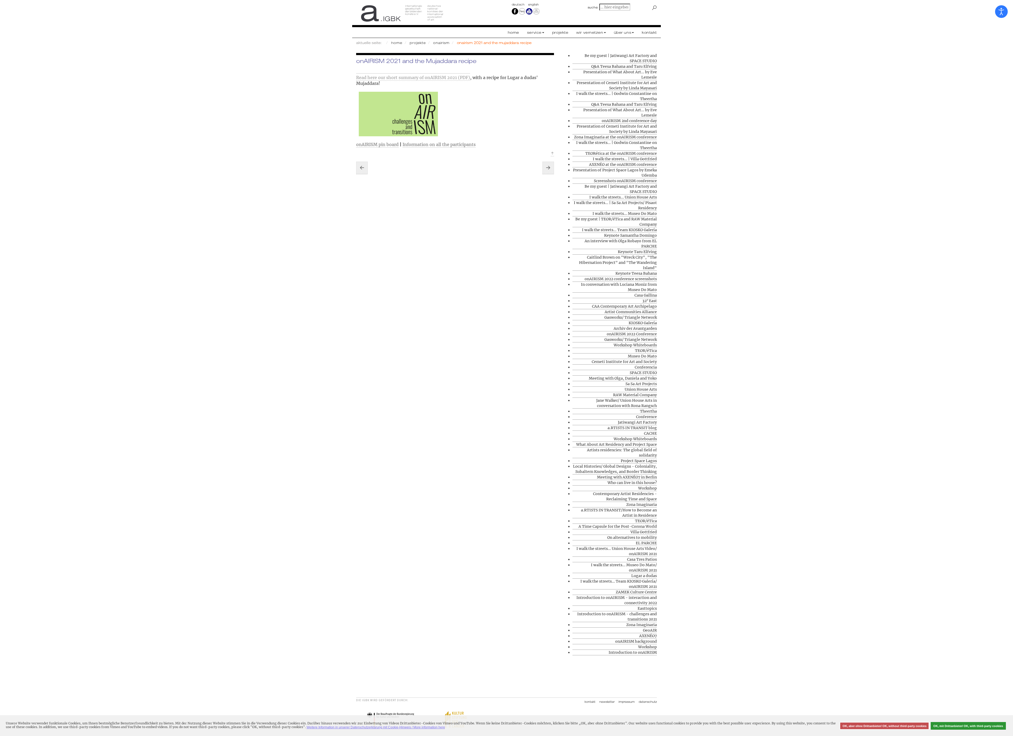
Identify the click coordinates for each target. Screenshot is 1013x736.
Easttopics (647, 608)
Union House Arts (641, 389)
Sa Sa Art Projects (641, 383)
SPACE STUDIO (643, 372)
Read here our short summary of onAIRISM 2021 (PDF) (413, 77)
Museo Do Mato (642, 356)
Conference (646, 416)
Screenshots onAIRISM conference (625, 180)
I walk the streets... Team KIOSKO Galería (619, 229)
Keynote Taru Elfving (637, 251)
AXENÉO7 (648, 635)
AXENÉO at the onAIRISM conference (623, 164)
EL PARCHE (646, 543)
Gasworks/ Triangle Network (630, 317)
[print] (536, 11)
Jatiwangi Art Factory (637, 422)
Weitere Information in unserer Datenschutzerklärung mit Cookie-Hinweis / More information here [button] (376, 727)
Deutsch (518, 4)
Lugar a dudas (644, 575)
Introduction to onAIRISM (633, 652)
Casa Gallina (645, 295)
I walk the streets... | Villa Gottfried (625, 159)
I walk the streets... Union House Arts (623, 197)
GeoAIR (650, 630)
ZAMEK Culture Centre (636, 592)
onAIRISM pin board (377, 144)
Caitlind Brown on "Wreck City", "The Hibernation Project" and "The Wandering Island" (618, 262)
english (533, 4)
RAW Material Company (635, 395)
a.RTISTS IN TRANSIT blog (632, 427)
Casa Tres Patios (642, 559)
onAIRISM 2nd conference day (629, 120)
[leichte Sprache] (529, 11)
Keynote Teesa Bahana (636, 273)
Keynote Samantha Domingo (630, 235)
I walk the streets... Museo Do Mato (624, 213)
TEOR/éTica (646, 350)
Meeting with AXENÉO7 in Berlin (627, 477)
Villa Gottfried (643, 532)
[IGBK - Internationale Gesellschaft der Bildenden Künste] (429, 13)
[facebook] (515, 11)
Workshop (647, 488)
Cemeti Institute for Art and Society (624, 361)
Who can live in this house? (632, 482)
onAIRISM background (636, 641)
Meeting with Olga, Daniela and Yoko (623, 378)
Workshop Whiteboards (635, 345)
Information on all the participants (439, 144)
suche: (593, 7)
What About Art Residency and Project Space (616, 444)
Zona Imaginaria (641, 504)
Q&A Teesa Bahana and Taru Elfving (624, 66)
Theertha (648, 411)
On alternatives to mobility (632, 537)
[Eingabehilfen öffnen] (1001, 11)
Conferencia (646, 367)
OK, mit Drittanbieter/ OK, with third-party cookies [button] (968, 726)
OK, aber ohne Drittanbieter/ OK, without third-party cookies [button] (884, 726)
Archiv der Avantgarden (635, 328)
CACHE (650, 433)
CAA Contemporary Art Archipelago (624, 306)
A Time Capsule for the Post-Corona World (618, 526)
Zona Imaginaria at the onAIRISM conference (615, 137)
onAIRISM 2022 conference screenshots (621, 279)
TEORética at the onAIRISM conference (621, 153)
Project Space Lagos (639, 460)
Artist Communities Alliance (631, 311)
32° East (649, 300)
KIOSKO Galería (643, 323)
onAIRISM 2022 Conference (632, 334)
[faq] (522, 11)
